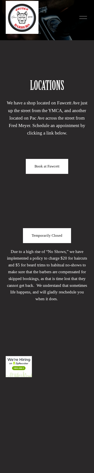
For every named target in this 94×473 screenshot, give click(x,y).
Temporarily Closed (47, 235)
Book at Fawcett (47, 166)
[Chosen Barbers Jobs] (19, 375)
